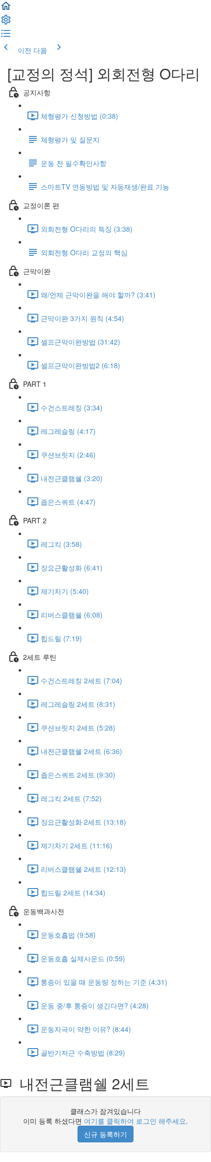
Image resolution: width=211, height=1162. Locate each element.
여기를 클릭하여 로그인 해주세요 (135, 1121)
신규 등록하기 (105, 1134)
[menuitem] (6, 22)
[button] (6, 9)
